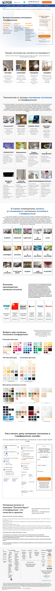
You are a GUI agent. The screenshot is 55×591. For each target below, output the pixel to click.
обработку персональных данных (44, 41)
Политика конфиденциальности (44, 489)
